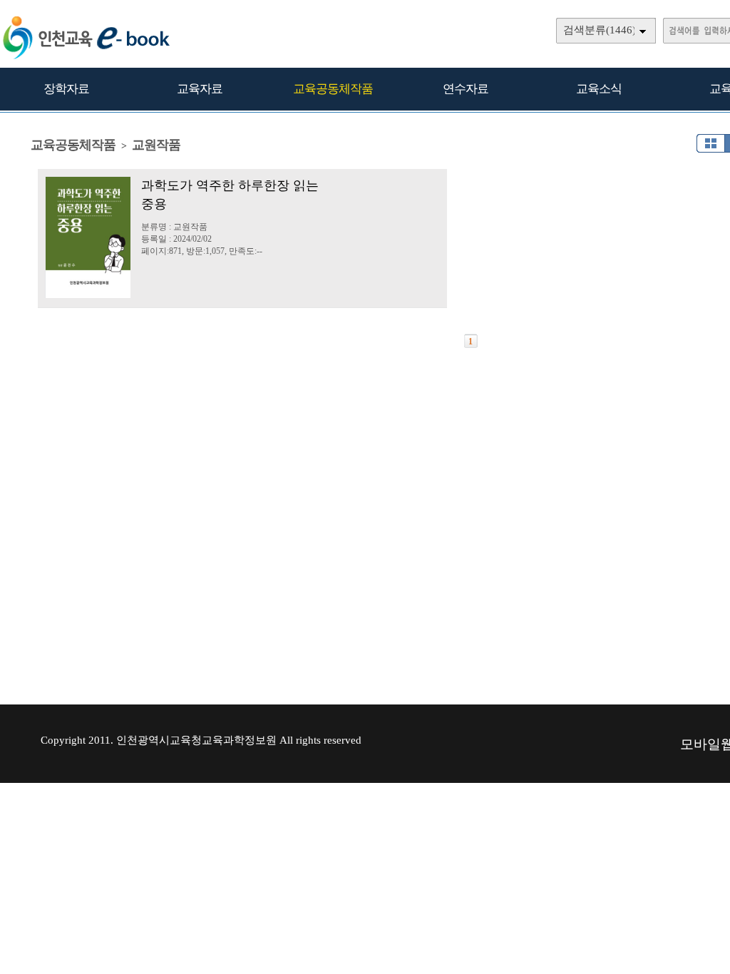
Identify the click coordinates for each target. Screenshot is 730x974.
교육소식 (599, 89)
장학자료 (66, 89)
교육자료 (199, 89)
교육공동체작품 (333, 89)
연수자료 (465, 89)
